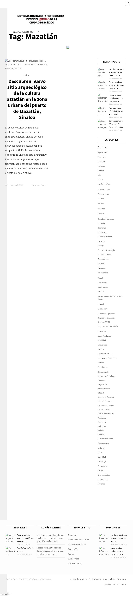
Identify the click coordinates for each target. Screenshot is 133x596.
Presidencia (102, 422)
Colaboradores (104, 189)
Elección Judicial (105, 236)
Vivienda (101, 484)
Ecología (101, 223)
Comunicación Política (106, 376)
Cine (99, 175)
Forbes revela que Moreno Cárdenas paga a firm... (116, 85)
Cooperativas (103, 194)
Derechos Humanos (106, 219)
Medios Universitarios (106, 414)
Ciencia (101, 170)
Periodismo (102, 418)
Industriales (103, 287)
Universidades (104, 475)
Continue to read (40, 185)
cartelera (101, 166)
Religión (101, 448)
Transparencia (103, 443)
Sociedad (101, 434)
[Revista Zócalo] (40, 20)
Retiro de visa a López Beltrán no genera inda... (116, 111)
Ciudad (100, 179)
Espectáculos (103, 259)
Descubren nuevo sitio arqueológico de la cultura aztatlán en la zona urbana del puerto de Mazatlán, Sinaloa (27, 99)
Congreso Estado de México (108, 326)
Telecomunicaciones (105, 439)
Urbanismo (102, 479)
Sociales (101, 430)
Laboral (101, 304)
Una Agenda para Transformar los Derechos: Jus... (116, 72)
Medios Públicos (104, 409)
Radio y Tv (73, 549)
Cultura (27, 75)
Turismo (101, 470)
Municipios (102, 345)
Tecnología (102, 461)
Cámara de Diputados (106, 314)
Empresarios (102, 384)
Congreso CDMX (104, 322)
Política (101, 362)
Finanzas (101, 268)
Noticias (72, 534)
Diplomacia (102, 380)
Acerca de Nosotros (78, 579)
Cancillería (102, 161)
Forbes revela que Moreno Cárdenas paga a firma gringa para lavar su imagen (50, 550)
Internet (101, 393)
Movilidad (102, 340)
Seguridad (102, 457)
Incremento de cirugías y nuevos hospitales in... (116, 98)
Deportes (101, 209)
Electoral (101, 241)
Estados (101, 263)
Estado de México (104, 184)
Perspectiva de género (107, 358)
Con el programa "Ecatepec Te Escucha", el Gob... (116, 124)
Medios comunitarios (106, 405)
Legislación (102, 309)
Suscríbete (121, 584)
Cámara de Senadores (106, 318)
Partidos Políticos (105, 353)
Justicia (101, 291)
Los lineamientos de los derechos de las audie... (119, 538)
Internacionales (104, 389)
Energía (101, 245)
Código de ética (95, 579)
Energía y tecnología (106, 250)
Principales (102, 367)
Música (101, 349)
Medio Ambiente (104, 336)
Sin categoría (103, 273)
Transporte (102, 466)
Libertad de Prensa (105, 401)
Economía (102, 228)
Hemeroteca (103, 282)
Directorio (121, 579)
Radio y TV (102, 426)
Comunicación (103, 372)
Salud (100, 452)
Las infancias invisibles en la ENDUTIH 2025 (117, 551)
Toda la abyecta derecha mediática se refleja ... (25, 538)
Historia (101, 203)
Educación (102, 232)
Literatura (102, 331)
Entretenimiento (104, 254)
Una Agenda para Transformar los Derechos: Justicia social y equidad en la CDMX (50, 538)
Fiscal (100, 278)
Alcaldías (102, 157)
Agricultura (103, 152)
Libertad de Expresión (106, 397)
